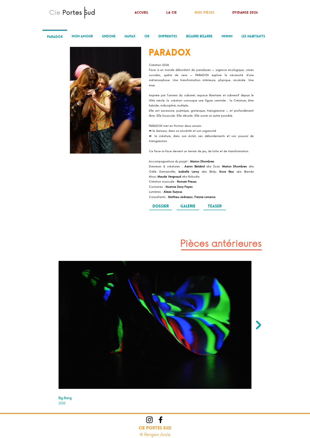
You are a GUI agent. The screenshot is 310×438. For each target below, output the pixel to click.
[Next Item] (258, 325)
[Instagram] (149, 419)
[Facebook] (160, 419)
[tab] (54, 36)
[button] (188, 206)
